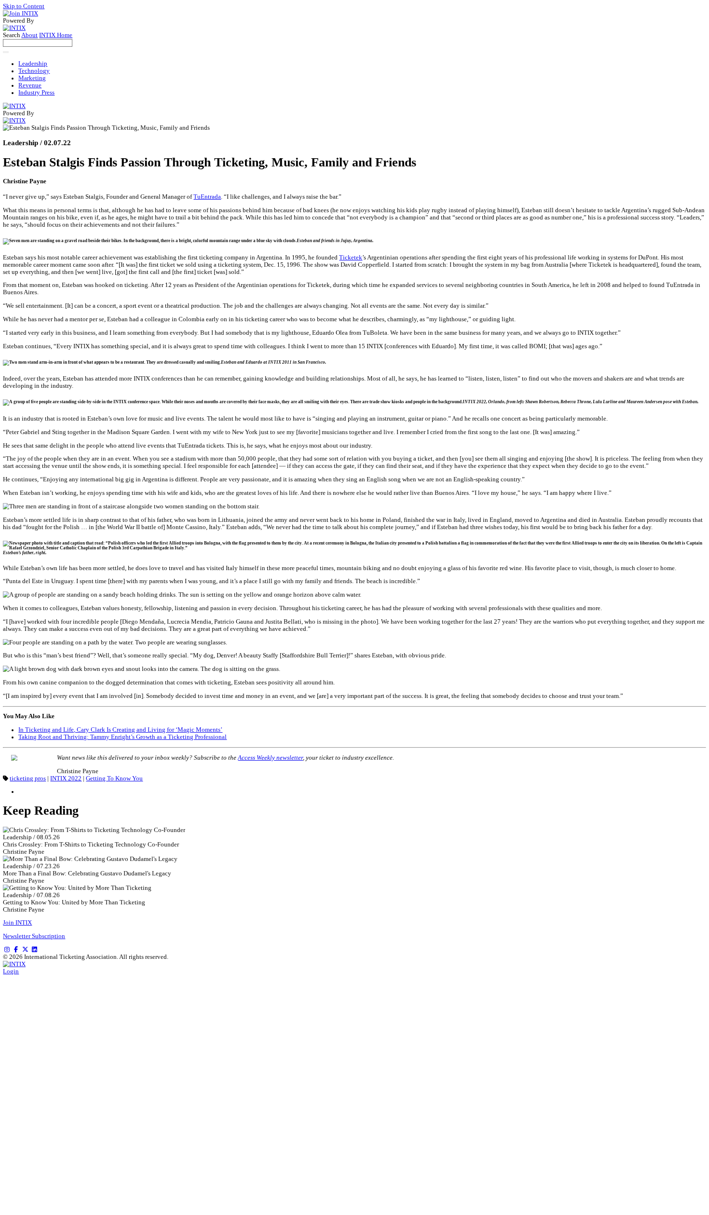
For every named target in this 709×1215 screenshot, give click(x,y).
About (29, 35)
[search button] (6, 52)
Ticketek (350, 257)
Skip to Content (23, 6)
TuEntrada (207, 196)
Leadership (32, 63)
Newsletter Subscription (34, 936)
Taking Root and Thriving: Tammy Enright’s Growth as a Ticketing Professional (122, 737)
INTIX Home (55, 35)
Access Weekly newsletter (270, 757)
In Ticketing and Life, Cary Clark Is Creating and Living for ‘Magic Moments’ (120, 729)
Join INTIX (17, 922)
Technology (34, 71)
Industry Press (36, 92)
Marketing (32, 78)
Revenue (29, 85)
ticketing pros (28, 778)
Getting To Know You (114, 778)
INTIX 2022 (66, 778)
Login (11, 971)
